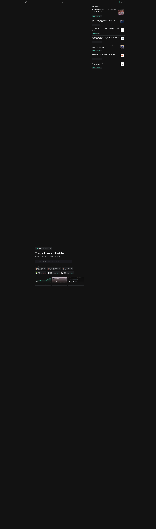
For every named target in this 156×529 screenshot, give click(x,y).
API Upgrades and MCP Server (44, 248)
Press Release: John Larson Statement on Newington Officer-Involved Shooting (104, 46)
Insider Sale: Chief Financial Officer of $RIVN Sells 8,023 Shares (105, 29)
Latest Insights (95, 6)
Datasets (55, 2)
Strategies (61, 2)
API (78, 2)
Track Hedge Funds (96, 42)
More (82, 2)
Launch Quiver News (97, 16)
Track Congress (96, 24)
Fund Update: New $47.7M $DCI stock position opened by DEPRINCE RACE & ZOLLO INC (105, 38)
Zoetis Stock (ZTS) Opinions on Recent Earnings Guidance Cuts (103, 55)
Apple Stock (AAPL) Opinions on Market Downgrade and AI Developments (105, 63)
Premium (68, 2)
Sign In (122, 2)
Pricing (73, 2)
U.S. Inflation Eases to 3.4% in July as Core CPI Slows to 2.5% (104, 10)
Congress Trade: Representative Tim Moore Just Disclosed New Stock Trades (103, 21)
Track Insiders (95, 33)
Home (49, 2)
